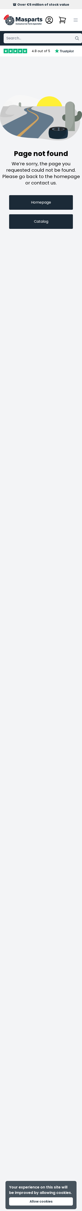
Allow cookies (41, 1201)
